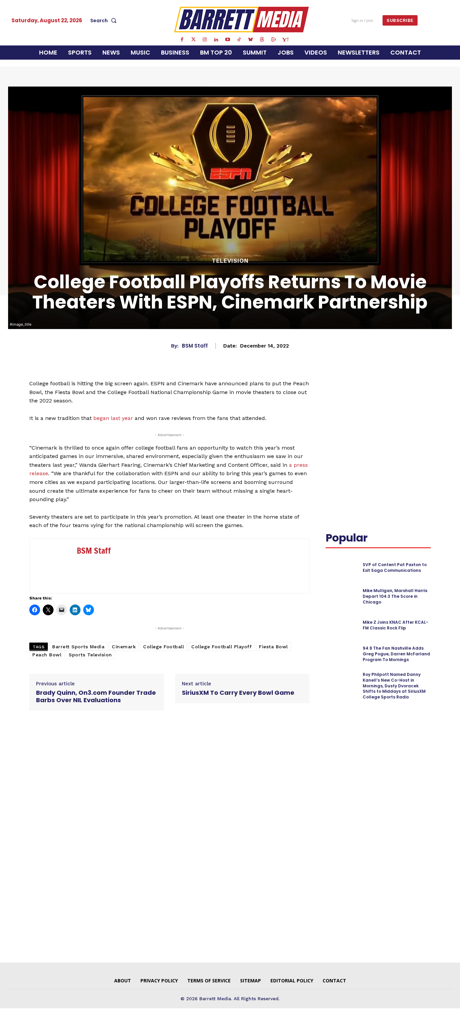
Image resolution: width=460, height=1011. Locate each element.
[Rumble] (273, 39)
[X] (389, 392)
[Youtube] (227, 39)
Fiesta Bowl (273, 646)
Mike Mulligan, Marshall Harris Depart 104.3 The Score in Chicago (395, 596)
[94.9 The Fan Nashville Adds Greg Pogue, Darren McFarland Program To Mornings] (341, 654)
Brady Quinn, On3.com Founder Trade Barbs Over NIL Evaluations (96, 696)
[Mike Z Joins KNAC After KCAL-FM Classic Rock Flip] (341, 625)
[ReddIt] (420, 392)
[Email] (332, 408)
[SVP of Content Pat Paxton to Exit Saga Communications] (341, 568)
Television (230, 261)
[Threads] (262, 39)
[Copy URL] (348, 408)
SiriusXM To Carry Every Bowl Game (238, 692)
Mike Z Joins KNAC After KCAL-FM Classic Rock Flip (395, 625)
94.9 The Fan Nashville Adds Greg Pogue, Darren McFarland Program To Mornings (396, 653)
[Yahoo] (285, 39)
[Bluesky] (250, 39)
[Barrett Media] (241, 19)
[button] (104, 20)
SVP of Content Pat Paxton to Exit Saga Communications (395, 567)
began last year (113, 418)
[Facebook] (182, 39)
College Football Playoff (221, 646)
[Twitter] (193, 39)
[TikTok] (239, 39)
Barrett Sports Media (78, 646)
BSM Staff (195, 346)
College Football (163, 646)
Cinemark (124, 646)
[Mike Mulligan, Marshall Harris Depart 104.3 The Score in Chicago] (341, 597)
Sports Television (90, 654)
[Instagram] (204, 39)
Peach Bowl (46, 654)
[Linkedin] (216, 39)
